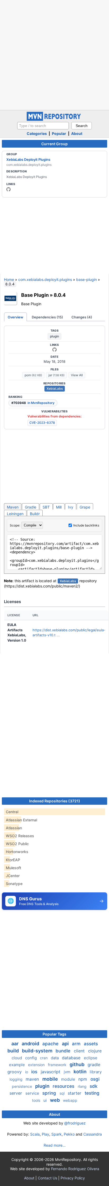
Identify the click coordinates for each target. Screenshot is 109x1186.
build (13, 1050)
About (76, 133)
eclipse (90, 1057)
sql (63, 1093)
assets (91, 1043)
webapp (70, 1100)
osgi (94, 1079)
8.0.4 (60, 295)
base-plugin (86, 279)
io (27, 1072)
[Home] (54, 119)
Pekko (69, 1134)
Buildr (35, 513)
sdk (93, 1086)
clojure (95, 1050)
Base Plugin (35, 295)
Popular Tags (54, 1034)
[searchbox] (43, 125)
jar (56, 375)
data (55, 1057)
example (17, 1064)
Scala (35, 1134)
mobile (50, 1079)
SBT (46, 507)
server (16, 1093)
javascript (51, 1071)
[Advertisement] (54, 54)
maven (33, 1079)
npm (83, 1079)
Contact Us (47, 1178)
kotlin (81, 1071)
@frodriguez (75, 1123)
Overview (15, 317)
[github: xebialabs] (8, 189)
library (96, 1071)
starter (75, 1093)
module (68, 1079)
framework (57, 1064)
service (32, 1093)
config (31, 1057)
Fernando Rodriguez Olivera (75, 1168)
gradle (94, 1064)
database (72, 1057)
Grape (85, 507)
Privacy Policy (73, 1178)
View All (77, 375)
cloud (17, 1057)
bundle (64, 1050)
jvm (67, 1071)
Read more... (55, 1145)
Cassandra (92, 1134)
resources (64, 1086)
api (66, 1043)
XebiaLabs (55, 388)
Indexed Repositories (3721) (54, 801)
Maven (13, 507)
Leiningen (15, 513)
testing (92, 1093)
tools (36, 1100)
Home (9, 279)
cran (44, 1058)
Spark (56, 1134)
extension (37, 1064)
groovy (15, 1071)
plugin (54, 336)
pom (33, 375)
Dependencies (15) (47, 317)
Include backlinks (86, 525)
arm (77, 1043)
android (31, 1043)
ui (45, 1100)
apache (51, 1043)
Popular (59, 133)
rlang (83, 1086)
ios (35, 1071)
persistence (22, 1086)
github (77, 1064)
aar (15, 1043)
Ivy (70, 507)
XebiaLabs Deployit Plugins (28, 159)
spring (49, 1093)
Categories (37, 133)
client (80, 1050)
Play (45, 1134)
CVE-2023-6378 (42, 423)
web (55, 1100)
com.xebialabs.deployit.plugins (45, 279)
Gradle (30, 507)
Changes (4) (81, 317)
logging (17, 1079)
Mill (59, 507)
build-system (37, 1050)
